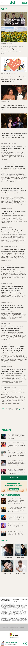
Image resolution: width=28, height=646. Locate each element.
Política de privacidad (14, 627)
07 (24, 408)
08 (9, 409)
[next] (19, 409)
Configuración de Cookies (15, 629)
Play (25, 643)
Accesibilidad (5, 627)
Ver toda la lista (14, 477)
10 (16, 409)
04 (13, 408)
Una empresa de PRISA (14, 634)
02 (6, 408)
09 (13, 409)
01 (3, 408)
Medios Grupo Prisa (14, 637)
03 (10, 408)
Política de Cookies (23, 627)
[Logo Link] (12, 2)
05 (17, 408)
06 (20, 408)
